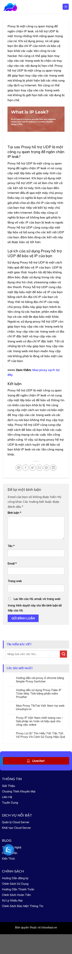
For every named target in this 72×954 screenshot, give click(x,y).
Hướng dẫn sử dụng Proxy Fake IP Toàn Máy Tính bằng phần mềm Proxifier (38, 693)
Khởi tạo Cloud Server (16, 828)
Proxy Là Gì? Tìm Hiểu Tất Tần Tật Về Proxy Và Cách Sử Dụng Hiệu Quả (40, 735)
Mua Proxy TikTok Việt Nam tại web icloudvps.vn (40, 707)
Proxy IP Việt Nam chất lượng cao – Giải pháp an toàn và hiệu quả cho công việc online (39, 721)
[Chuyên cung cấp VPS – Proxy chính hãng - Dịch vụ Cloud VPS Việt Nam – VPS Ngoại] (16, 6)
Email (12, 563)
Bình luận (14, 513)
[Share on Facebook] (25, 467)
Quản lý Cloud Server (15, 822)
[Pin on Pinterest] (46, 467)
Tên (11, 546)
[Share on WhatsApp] (19, 467)
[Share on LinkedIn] (53, 467)
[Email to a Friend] (39, 467)
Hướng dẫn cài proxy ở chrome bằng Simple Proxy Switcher (40, 679)
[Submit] (63, 654)
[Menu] (66, 7)
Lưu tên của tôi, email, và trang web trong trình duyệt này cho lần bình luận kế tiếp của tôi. (35, 604)
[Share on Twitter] (32, 467)
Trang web (15, 581)
